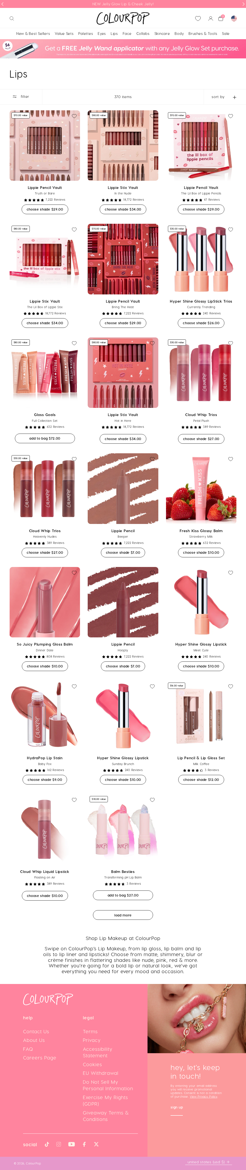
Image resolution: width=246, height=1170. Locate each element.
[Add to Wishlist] (74, 116)
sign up (177, 1107)
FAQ (28, 1049)
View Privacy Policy (203, 1096)
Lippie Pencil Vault (45, 187)
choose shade (47, 209)
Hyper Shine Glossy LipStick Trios (201, 301)
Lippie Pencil (123, 531)
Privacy (92, 1040)
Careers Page (39, 1057)
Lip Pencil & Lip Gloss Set (201, 758)
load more (123, 915)
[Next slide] (243, 4)
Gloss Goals (44, 414)
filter (24, 96)
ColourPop (33, 1163)
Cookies (92, 1064)
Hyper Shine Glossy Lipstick (201, 644)
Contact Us (36, 1031)
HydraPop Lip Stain (45, 758)
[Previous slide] (2, 4)
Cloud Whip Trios (201, 414)
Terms (90, 1031)
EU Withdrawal (100, 1073)
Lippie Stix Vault (123, 187)
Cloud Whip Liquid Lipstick (44, 871)
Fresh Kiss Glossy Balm (201, 531)
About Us (34, 1040)
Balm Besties (123, 871)
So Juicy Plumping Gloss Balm (45, 644)
